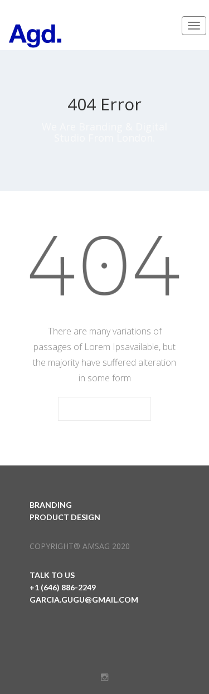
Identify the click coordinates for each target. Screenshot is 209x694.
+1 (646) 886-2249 (63, 587)
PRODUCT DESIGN (65, 517)
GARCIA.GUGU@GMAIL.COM (84, 599)
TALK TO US (52, 575)
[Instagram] (104, 677)
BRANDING (51, 504)
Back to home (104, 409)
